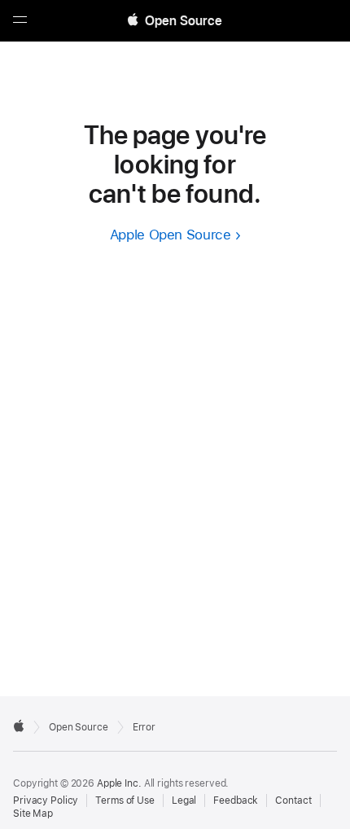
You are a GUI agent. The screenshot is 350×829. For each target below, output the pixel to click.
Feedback (235, 800)
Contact (293, 800)
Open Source (78, 727)
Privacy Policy (45, 800)
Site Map (33, 813)
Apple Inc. (119, 783)
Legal (184, 800)
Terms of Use (125, 800)
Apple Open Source (170, 234)
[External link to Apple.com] (18, 725)
